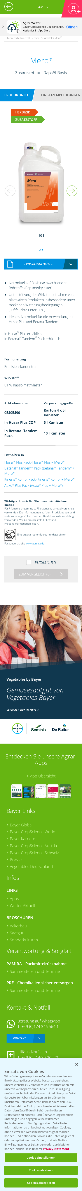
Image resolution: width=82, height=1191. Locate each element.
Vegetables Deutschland (31, 866)
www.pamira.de (35, 543)
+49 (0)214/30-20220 (39, 1057)
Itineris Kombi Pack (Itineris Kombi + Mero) (39, 479)
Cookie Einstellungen (41, 1158)
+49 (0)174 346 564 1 (40, 1026)
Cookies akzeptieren (41, 1183)
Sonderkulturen (24, 939)
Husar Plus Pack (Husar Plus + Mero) (34, 462)
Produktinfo (16, 95)
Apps (14, 898)
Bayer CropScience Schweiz (34, 852)
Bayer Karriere (22, 838)
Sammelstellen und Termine (35, 971)
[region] (41, 1124)
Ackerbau (18, 925)
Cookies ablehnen (41, 1170)
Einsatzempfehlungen (60, 95)
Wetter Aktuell (22, 905)
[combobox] (41, 264)
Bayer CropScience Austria (33, 845)
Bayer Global (21, 825)
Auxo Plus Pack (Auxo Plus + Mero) (33, 485)
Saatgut (16, 932)
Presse (16, 859)
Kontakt (19, 1038)
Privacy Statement (56, 1149)
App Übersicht (43, 776)
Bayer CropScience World (32, 831)
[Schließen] (3, 26)
